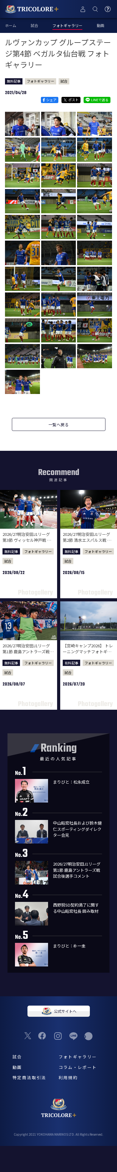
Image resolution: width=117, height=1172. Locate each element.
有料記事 (71, 662)
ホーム (10, 25)
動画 (100, 25)
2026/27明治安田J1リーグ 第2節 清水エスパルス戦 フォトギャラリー (87, 540)
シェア (51, 99)
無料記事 (14, 81)
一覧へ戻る (58, 425)
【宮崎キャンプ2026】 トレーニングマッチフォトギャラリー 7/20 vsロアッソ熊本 (88, 652)
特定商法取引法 (29, 1077)
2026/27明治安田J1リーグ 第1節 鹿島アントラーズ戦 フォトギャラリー (26, 652)
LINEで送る (100, 99)
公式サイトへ (65, 1011)
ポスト (73, 99)
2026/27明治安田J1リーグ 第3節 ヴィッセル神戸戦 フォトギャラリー (26, 540)
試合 (34, 25)
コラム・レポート (78, 1067)
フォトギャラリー (40, 81)
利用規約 (68, 1077)
